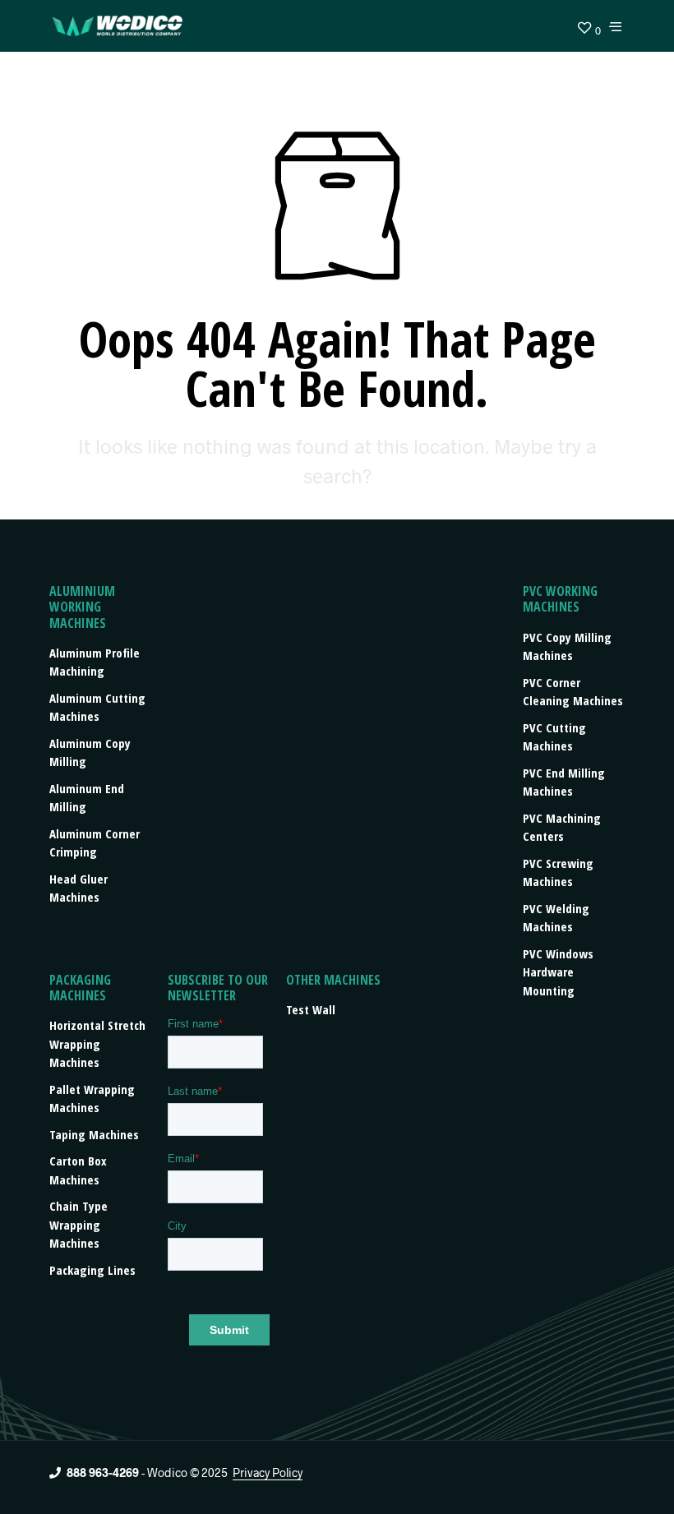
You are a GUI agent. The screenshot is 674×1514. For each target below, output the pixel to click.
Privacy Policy (267, 1472)
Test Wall (310, 1009)
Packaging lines (92, 1270)
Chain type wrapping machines (78, 1224)
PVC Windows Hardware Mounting (558, 972)
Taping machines (94, 1134)
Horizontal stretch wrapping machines (97, 1043)
